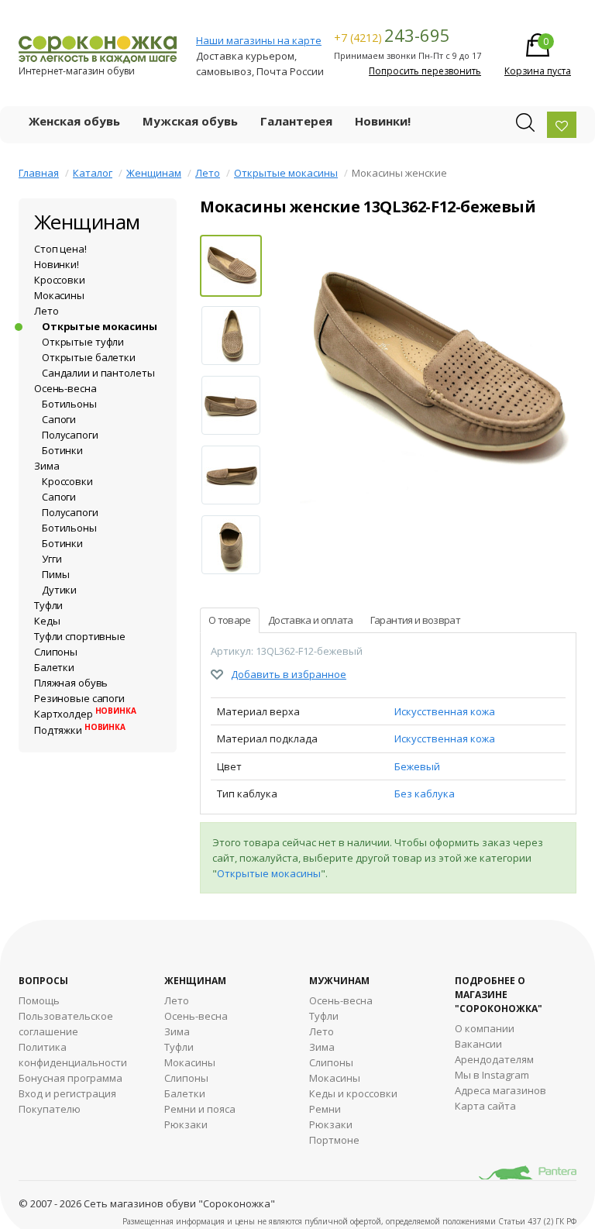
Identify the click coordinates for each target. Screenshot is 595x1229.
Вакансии (478, 1044)
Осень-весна (65, 388)
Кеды (47, 621)
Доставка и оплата (310, 620)
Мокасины (59, 295)
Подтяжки (80, 730)
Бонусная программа (70, 1078)
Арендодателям (494, 1059)
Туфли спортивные (80, 636)
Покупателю (50, 1109)
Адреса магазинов (500, 1090)
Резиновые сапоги (79, 698)
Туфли (48, 605)
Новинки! (383, 121)
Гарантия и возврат (415, 620)
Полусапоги (70, 435)
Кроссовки (59, 280)
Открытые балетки (89, 357)
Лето (207, 173)
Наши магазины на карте (259, 40)
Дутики (59, 590)
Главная (39, 173)
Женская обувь (74, 121)
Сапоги (59, 419)
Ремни (325, 1109)
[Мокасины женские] (438, 373)
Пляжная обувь (71, 683)
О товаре (229, 620)
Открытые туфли (83, 342)
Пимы (55, 574)
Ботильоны (69, 404)
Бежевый (417, 766)
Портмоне (334, 1140)
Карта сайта (485, 1106)
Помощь (39, 1000)
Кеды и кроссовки (353, 1093)
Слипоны (55, 652)
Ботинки (62, 450)
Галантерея (296, 121)
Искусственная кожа (444, 711)
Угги (51, 559)
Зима (46, 466)
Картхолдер (85, 714)
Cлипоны (331, 1062)
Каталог (92, 173)
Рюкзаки (186, 1124)
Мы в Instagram (492, 1075)
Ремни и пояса (200, 1109)
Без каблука (424, 793)
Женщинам (153, 173)
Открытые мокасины (286, 173)
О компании (484, 1028)
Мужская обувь (190, 121)
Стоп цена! (60, 249)
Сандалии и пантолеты (98, 373)
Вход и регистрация (67, 1093)
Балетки (54, 667)
